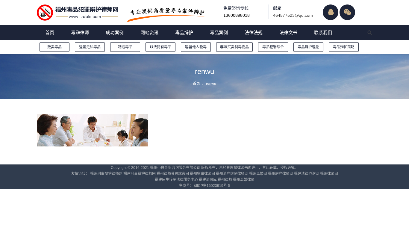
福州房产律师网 (280, 174)
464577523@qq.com (293, 15)
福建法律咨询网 (306, 174)
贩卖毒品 (54, 47)
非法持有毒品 (160, 47)
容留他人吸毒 (196, 47)
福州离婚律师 (244, 180)
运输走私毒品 (90, 47)
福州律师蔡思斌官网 (173, 174)
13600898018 (236, 15)
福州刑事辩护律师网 (106, 174)
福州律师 (225, 180)
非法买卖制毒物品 (234, 47)
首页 (196, 83)
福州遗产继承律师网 (232, 174)
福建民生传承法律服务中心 (176, 180)
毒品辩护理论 (308, 47)
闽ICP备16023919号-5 (211, 186)
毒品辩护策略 (344, 47)
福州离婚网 (258, 174)
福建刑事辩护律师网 (139, 174)
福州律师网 (329, 174)
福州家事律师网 (202, 174)
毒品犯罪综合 (273, 47)
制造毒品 (125, 47)
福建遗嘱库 (208, 180)
